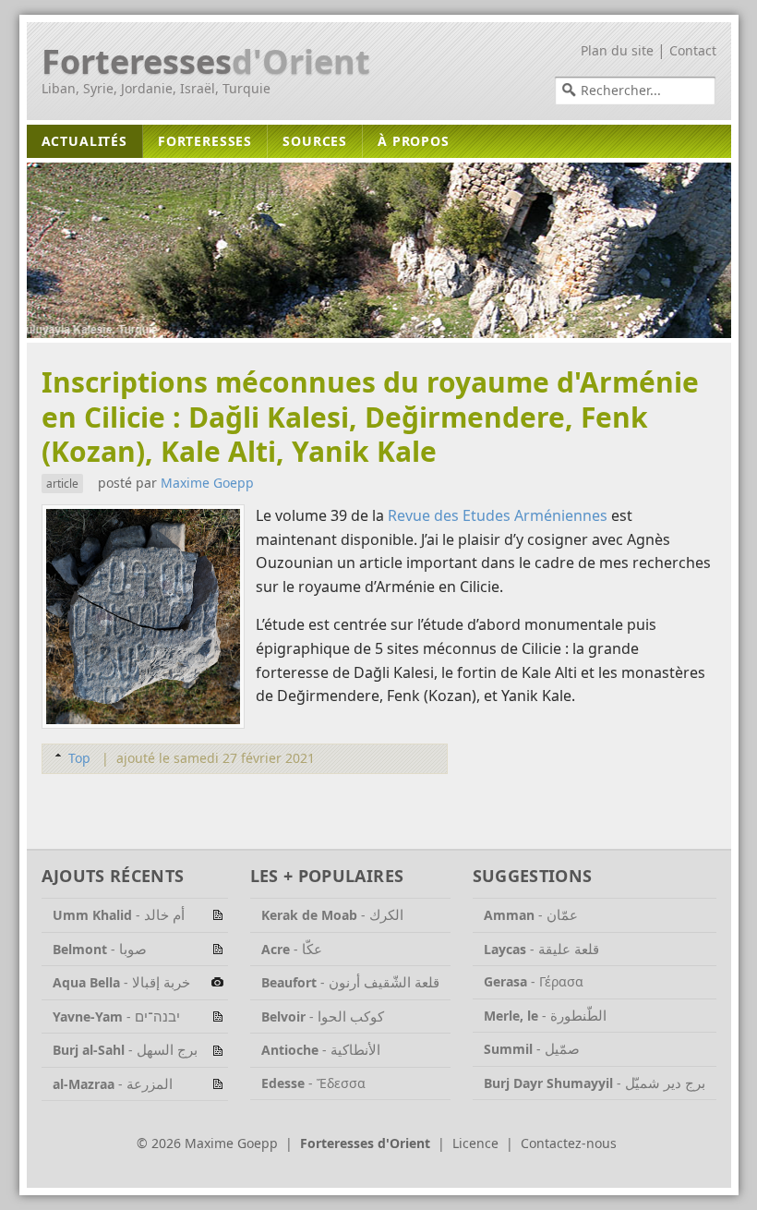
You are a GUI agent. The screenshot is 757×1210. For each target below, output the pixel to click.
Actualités (84, 141)
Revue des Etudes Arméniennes (497, 515)
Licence (475, 1143)
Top (79, 758)
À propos (414, 141)
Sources (314, 141)
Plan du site (617, 50)
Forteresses (206, 62)
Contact (692, 50)
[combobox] (635, 90)
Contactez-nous (569, 1143)
